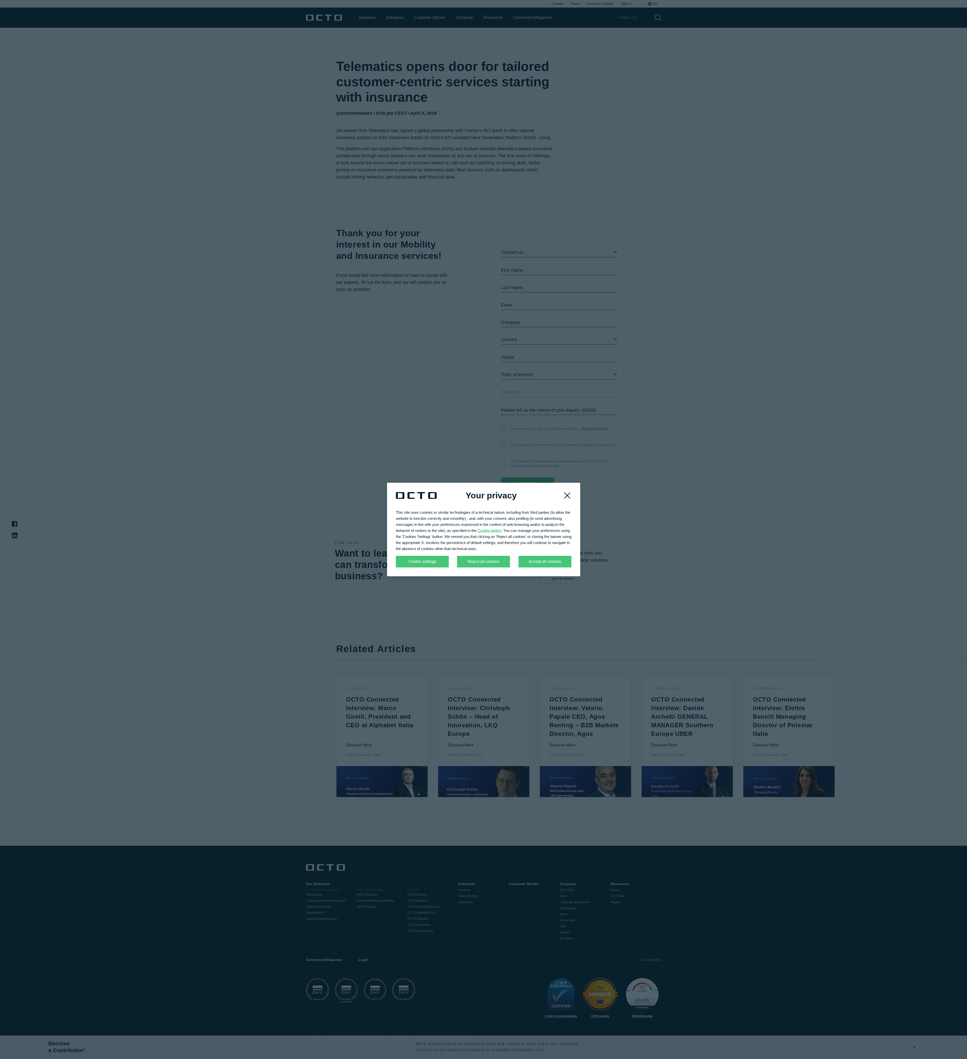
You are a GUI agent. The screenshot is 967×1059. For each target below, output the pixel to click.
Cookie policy (489, 530)
